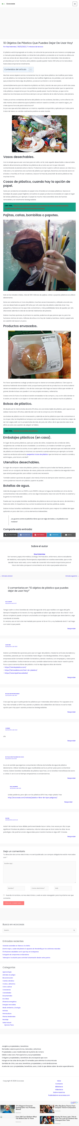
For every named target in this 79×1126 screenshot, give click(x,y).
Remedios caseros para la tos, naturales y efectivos (21, 1049)
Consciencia (7, 990)
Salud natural (7, 1023)
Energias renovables (9, 1005)
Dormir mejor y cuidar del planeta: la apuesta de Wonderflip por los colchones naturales (31, 949)
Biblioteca (59, 1087)
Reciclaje (5, 1020)
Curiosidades (7, 993)
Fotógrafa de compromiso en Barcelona (16, 955)
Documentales (7, 996)
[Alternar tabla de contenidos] (29, 69)
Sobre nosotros (59, 1092)
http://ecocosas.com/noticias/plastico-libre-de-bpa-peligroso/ (32, 798)
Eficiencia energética (9, 1002)
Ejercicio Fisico (9, 1025)
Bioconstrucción (8, 978)
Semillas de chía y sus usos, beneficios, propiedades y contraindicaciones (29, 1063)
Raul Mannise (14, 786)
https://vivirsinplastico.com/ (15, 667)
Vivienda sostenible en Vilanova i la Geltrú (16, 946)
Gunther (8, 645)
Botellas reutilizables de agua (14, 757)
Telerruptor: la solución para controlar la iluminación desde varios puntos (26, 958)
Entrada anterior (6, 576)
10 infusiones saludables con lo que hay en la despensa (21, 952)
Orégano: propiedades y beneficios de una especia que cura (24, 1058)
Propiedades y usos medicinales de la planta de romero (23, 1052)
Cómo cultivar (7, 987)
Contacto (59, 1084)
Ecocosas (11, 4)
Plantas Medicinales (9, 1017)
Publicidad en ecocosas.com (59, 1095)
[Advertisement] (39, 22)
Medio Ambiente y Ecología (11, 1008)
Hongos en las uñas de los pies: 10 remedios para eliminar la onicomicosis (29, 1060)
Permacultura (7, 1014)
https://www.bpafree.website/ (16, 673)
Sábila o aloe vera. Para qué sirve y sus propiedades (21, 1055)
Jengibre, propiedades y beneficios (15, 1046)
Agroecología (7, 972)
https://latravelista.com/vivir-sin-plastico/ (21, 670)
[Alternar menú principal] (75, 4)
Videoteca (59, 1089)
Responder (71, 628)
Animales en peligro (9, 975)
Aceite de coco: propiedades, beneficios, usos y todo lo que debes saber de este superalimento (38, 1066)
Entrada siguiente (72, 576)
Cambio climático (8, 981)
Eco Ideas (6, 999)
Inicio (59, 1081)
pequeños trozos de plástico (37, 454)
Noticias (5, 1011)
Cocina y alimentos (9, 984)
